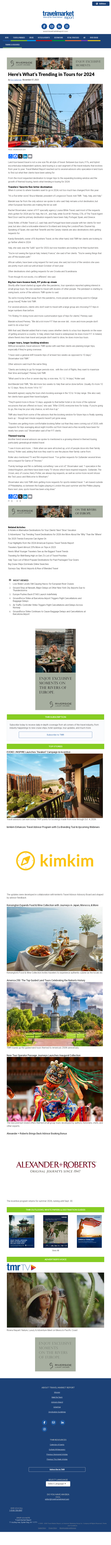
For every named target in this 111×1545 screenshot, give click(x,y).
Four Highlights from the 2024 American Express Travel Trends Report (41, 543)
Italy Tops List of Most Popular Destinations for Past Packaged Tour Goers (43, 560)
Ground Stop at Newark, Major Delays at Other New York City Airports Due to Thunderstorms (49, 589)
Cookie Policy (42, 1528)
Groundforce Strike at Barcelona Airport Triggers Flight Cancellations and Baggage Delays (47, 599)
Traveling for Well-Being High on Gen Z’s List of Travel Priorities (37, 555)
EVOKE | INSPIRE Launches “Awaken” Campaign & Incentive (38, 752)
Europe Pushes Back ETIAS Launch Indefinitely (35, 594)
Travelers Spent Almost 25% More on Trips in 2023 (32, 547)
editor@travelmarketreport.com (57, 1499)
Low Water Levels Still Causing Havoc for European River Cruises (43, 584)
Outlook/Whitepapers (57, 1449)
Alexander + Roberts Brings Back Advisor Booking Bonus (37, 1133)
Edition (102, 3)
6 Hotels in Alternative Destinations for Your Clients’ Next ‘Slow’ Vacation (42, 530)
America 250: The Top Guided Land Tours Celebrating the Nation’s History (46, 980)
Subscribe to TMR (55, 735)
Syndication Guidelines (57, 1412)
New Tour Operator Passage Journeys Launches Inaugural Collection (44, 1055)
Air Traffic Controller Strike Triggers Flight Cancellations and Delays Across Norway (48, 606)
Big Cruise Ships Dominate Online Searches (28, 564)
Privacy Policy (53, 1528)
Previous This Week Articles (57, 1459)
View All (55, 1250)
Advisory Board (57, 1402)
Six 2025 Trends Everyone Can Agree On (27, 538)
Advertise (57, 1407)
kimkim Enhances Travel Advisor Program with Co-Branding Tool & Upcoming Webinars (53, 827)
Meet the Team (57, 1397)
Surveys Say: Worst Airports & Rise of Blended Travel (33, 568)
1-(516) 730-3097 (15, 1510)
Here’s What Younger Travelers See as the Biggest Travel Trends (38, 551)
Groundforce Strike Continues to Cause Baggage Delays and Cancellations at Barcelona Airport (49, 612)
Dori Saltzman (16, 80)
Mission (57, 1392)
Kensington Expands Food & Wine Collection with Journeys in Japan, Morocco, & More (52, 905)
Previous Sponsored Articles (57, 1454)
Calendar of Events (57, 1445)
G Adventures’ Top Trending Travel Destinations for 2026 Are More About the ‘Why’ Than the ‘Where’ (55, 534)
